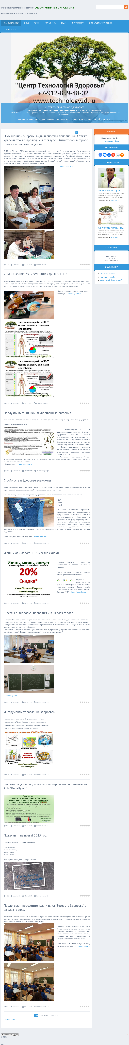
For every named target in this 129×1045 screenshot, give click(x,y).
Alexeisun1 (16, 265)
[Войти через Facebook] (109, 155)
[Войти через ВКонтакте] (105, 155)
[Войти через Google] (118, 155)
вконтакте (114, 200)
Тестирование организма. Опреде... (111, 190)
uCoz (126, 1034)
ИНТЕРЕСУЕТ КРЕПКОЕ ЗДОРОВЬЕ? (64, 107)
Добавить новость (12, 1019)
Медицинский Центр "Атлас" (111, 280)
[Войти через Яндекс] (113, 155)
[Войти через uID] (100, 155)
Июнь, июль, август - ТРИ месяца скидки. (31, 553)
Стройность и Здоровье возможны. (28, 480)
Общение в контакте (107, 274)
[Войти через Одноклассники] (122, 155)
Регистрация (108, 141)
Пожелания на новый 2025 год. (25, 835)
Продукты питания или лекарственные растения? (38, 413)
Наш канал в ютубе (107, 277)
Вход (117, 141)
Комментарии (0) (42, 265)
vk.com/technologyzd (78, 592)
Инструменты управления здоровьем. (30, 712)
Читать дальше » (66, 167)
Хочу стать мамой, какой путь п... (111, 227)
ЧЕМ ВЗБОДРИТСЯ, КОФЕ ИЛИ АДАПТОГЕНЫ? (36, 274)
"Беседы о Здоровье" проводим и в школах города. (39, 613)
